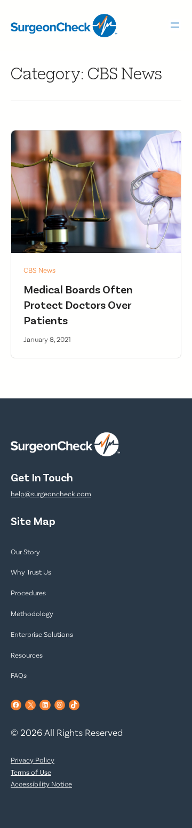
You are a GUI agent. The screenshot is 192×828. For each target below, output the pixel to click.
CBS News (39, 269)
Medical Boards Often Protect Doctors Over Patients (78, 304)
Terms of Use (31, 772)
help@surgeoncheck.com (51, 493)
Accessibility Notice (41, 784)
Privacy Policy (32, 760)
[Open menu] (175, 25)
